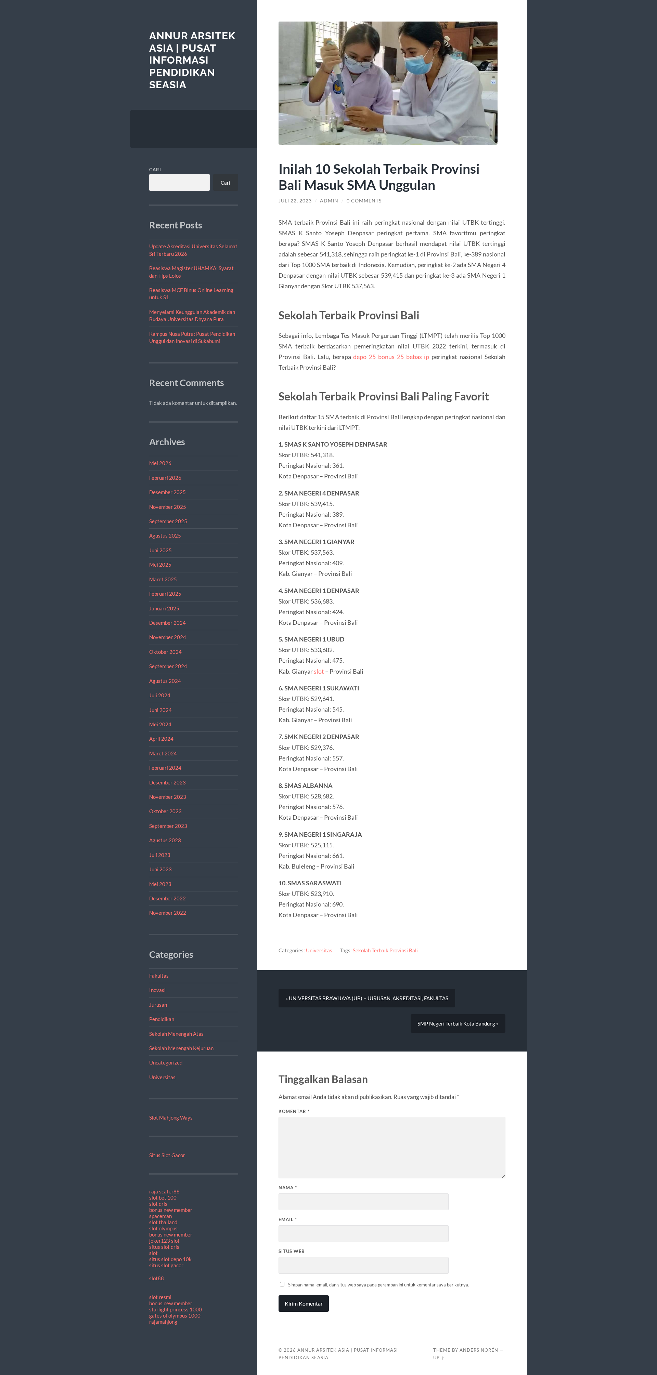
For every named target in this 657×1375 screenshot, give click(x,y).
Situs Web (292, 1251)
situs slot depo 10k (170, 1259)
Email (288, 1219)
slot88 (156, 1278)
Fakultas (159, 976)
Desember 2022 (167, 898)
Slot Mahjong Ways (171, 1117)
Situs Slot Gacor (167, 1155)
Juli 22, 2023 (295, 200)
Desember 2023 (167, 782)
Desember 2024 (167, 623)
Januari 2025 (164, 608)
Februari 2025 (165, 594)
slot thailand (163, 1222)
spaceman (160, 1216)
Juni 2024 (160, 710)
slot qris (158, 1204)
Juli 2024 (159, 695)
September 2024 (168, 666)
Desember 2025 (167, 492)
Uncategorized (165, 1062)
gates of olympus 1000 (175, 1315)
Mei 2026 (160, 463)
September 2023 (168, 826)
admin (329, 200)
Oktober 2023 (165, 811)
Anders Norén (479, 1350)
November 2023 (167, 797)
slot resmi (160, 1297)
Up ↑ (439, 1357)
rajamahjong (163, 1322)
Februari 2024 (165, 768)
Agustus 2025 (165, 535)
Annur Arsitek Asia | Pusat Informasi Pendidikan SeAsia (192, 60)
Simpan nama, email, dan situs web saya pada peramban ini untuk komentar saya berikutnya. (378, 1284)
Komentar (294, 1111)
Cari (155, 169)
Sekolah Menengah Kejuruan (181, 1048)
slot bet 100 (163, 1197)
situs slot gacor (166, 1265)
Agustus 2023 (165, 840)
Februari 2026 (165, 478)
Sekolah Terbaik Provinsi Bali (385, 950)
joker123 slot (164, 1241)
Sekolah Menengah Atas (176, 1034)
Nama (288, 1187)
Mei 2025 (160, 564)
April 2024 (161, 739)
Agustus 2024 (165, 681)
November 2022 (167, 913)
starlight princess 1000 (175, 1309)
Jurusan (158, 1005)
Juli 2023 (159, 855)
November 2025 (167, 507)
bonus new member (170, 1210)
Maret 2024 (163, 753)
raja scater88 (164, 1191)
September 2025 (168, 521)
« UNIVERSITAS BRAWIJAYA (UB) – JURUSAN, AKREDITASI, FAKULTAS (366, 998)
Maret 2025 (163, 579)
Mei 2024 (160, 724)
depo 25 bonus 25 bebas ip (391, 356)
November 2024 (167, 637)
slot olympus (163, 1228)
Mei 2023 (160, 884)
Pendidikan (161, 1019)
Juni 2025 (160, 550)
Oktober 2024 (165, 652)
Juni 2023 (160, 869)
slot (153, 1253)
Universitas (162, 1077)
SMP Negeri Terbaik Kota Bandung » (458, 1023)
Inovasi (157, 990)
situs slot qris (164, 1247)
